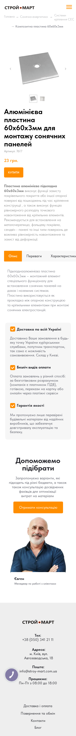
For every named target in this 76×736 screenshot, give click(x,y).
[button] (38, 507)
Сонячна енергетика (34, 17)
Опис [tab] (13, 256)
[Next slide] (65, 68)
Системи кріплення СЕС (64, 17)
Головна (9, 16)
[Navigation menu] (69, 7)
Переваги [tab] (34, 256)
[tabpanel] (38, 353)
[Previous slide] (10, 68)
